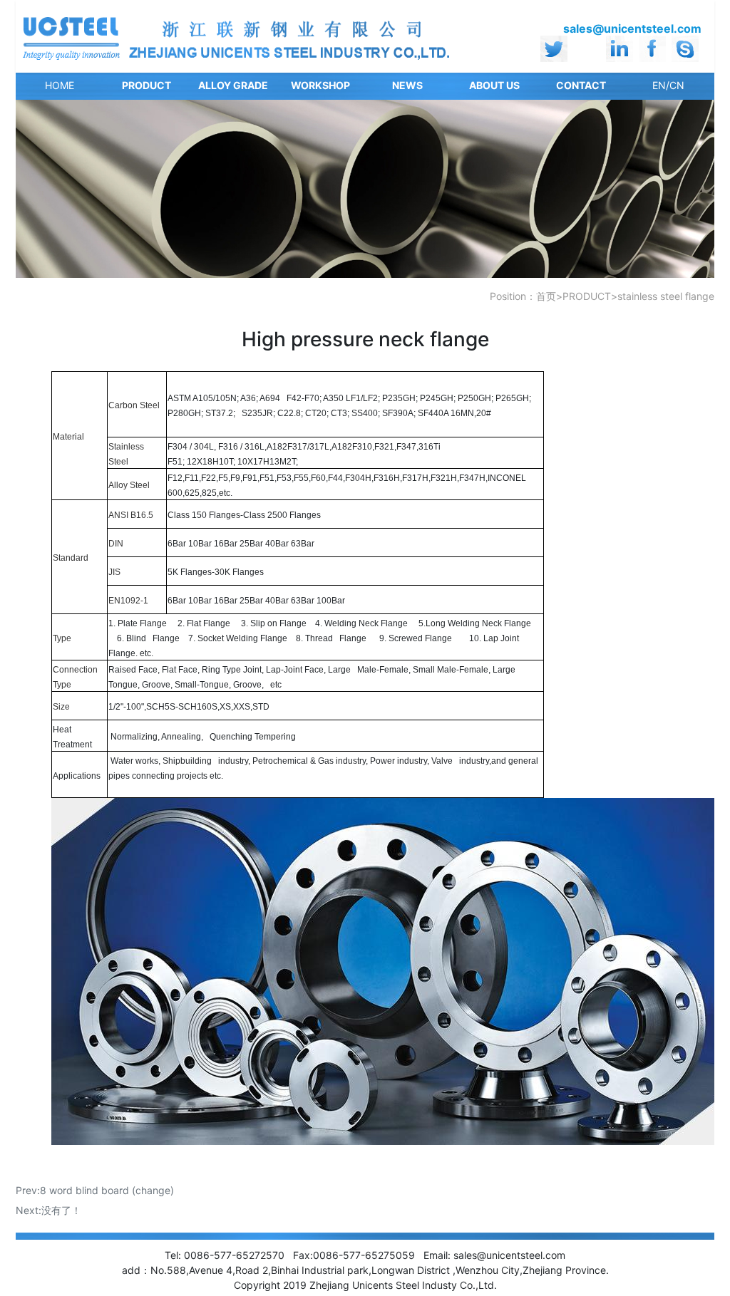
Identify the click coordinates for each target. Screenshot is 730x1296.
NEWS (407, 85)
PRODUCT (146, 85)
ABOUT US (494, 85)
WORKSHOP (320, 85)
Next (689, 189)
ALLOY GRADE (233, 85)
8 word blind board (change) (107, 1190)
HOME (59, 85)
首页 (546, 296)
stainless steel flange (665, 296)
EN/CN (668, 85)
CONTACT (581, 85)
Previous (41, 189)
